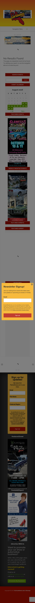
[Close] (32, 284)
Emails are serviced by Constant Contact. (21, 310)
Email (5, 296)
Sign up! (17, 315)
